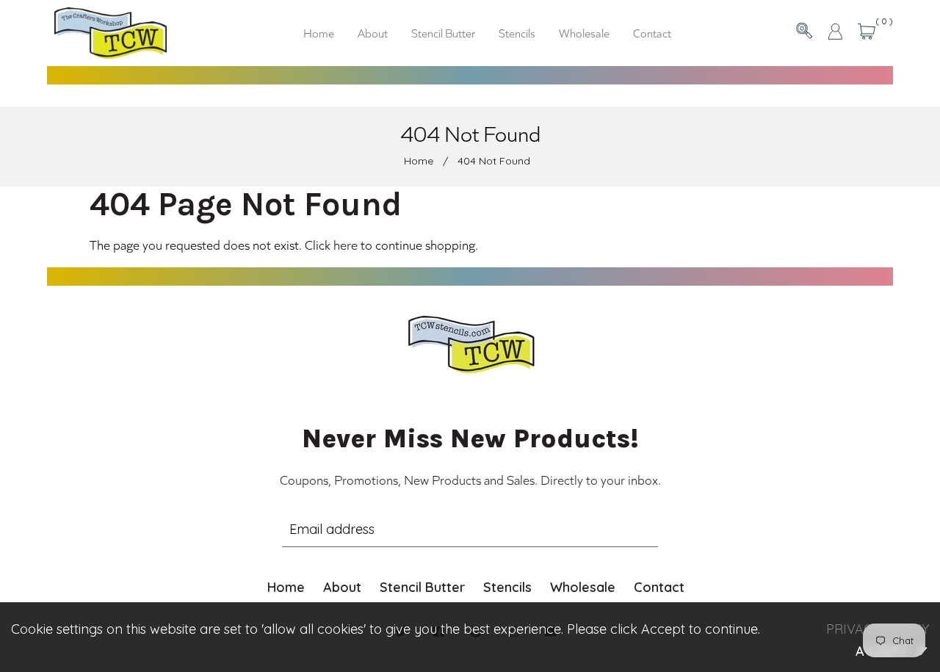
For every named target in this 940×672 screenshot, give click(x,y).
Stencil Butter (422, 587)
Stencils (507, 587)
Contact (659, 587)
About (342, 587)
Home (418, 160)
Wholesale (582, 587)
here (345, 244)
